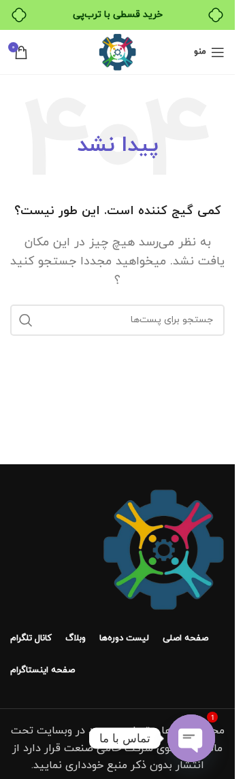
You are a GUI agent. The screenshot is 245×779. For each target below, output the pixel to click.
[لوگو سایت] (117, 51)
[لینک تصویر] (163, 548)
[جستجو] (26, 320)
